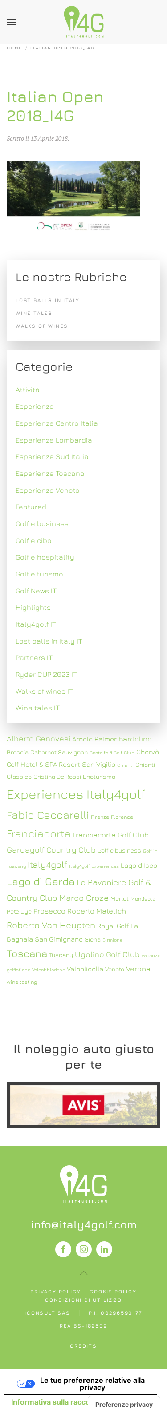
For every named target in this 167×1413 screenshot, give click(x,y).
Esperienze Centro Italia (57, 423)
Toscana (27, 953)
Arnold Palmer (94, 739)
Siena (93, 939)
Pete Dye (19, 911)
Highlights (33, 607)
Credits (83, 1346)
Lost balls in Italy (48, 300)
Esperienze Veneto (48, 490)
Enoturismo (99, 776)
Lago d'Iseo (139, 865)
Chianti (125, 765)
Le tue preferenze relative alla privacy (92, 1384)
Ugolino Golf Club (107, 954)
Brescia (18, 752)
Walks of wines (42, 326)
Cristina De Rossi (57, 776)
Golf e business (42, 523)
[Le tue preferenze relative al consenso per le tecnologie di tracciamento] (124, 1404)
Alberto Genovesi (38, 738)
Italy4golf (47, 864)
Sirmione (112, 939)
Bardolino (135, 738)
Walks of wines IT (44, 691)
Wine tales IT (38, 708)
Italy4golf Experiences (94, 866)
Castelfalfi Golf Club (112, 752)
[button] (11, 22)
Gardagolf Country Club (51, 849)
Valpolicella (85, 969)
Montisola (142, 898)
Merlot (119, 898)
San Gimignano (59, 939)
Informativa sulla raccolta (54, 1401)
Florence (122, 816)
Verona (138, 968)
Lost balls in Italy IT (49, 641)
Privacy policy (55, 1291)
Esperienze (35, 406)
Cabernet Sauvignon (59, 752)
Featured (31, 507)
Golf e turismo (39, 574)
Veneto (114, 969)
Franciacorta (39, 833)
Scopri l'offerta (83, 1104)
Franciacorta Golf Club (111, 834)
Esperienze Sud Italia (52, 456)
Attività (28, 390)
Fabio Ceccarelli (48, 814)
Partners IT (34, 657)
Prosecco (49, 910)
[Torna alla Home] (84, 22)
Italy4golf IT (36, 624)
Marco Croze (84, 897)
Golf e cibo (34, 540)
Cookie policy (113, 1291)
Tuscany (61, 954)
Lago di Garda (41, 881)
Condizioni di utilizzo (83, 1300)
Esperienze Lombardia (54, 440)
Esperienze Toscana (50, 473)
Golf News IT (36, 591)
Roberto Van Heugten (51, 925)
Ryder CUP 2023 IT (46, 674)
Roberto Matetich (96, 910)
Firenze (100, 816)
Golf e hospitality (45, 557)
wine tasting (22, 981)
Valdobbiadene (48, 969)
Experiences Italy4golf (76, 793)
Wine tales (34, 313)
